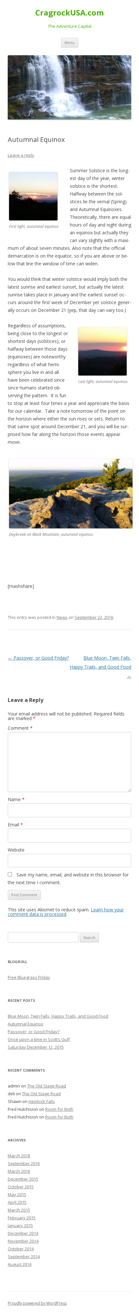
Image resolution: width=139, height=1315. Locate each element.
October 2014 (21, 1249)
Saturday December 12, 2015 (36, 1047)
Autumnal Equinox (25, 1024)
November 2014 (23, 1241)
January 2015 (20, 1225)
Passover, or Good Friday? (38, 658)
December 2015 (23, 1179)
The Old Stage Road (46, 1086)
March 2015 (19, 1210)
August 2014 (19, 1264)
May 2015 (17, 1194)
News (62, 617)
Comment (20, 728)
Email (15, 825)
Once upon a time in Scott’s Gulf (39, 1039)
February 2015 (22, 1218)
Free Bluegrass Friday (29, 977)
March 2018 (19, 1156)
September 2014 (24, 1256)
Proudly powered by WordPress (37, 1303)
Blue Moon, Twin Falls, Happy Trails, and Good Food (100, 667)
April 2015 (17, 1202)
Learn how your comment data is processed (66, 912)
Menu (70, 42)
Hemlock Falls (41, 1101)
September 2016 (24, 1163)
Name (16, 799)
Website (16, 850)
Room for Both (59, 1109)
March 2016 (19, 1171)
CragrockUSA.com (69, 13)
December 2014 (23, 1233)
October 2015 (21, 1187)
